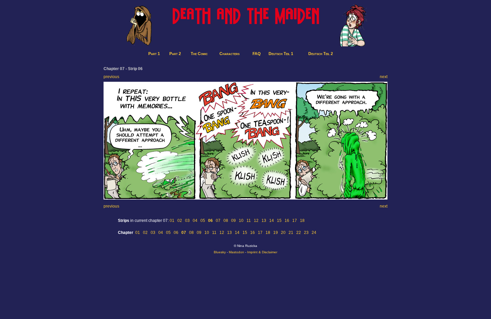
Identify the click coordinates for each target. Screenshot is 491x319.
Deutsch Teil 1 (281, 53)
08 (225, 220)
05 (202, 220)
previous (111, 76)
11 (249, 220)
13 (264, 220)
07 (218, 220)
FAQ (257, 53)
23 (306, 232)
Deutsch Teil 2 (320, 53)
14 (271, 220)
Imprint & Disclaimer (262, 252)
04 (195, 220)
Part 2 (175, 53)
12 (256, 220)
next (383, 76)
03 (187, 220)
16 (287, 220)
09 (233, 220)
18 (302, 220)
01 (172, 220)
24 (314, 232)
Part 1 (154, 53)
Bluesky (220, 252)
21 (291, 232)
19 (275, 232)
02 (179, 220)
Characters (229, 53)
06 (176, 232)
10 (241, 220)
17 (294, 220)
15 (279, 220)
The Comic (199, 53)
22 (298, 232)
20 (283, 232)
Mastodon (236, 252)
